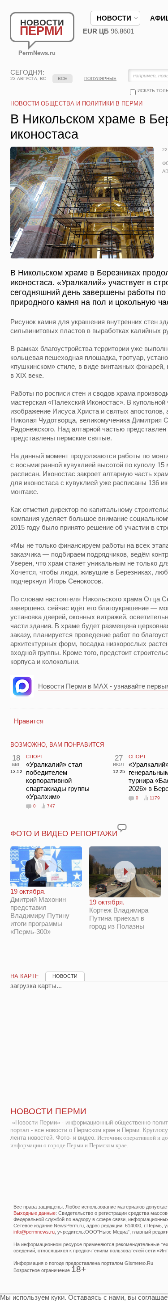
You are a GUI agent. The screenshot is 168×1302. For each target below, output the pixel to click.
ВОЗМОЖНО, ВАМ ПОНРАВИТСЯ (57, 744)
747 (51, 805)
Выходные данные (34, 1213)
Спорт (34, 756)
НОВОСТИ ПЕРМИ (48, 1111)
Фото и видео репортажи (63, 833)
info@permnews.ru (34, 1231)
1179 (155, 797)
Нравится (28, 721)
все (62, 78)
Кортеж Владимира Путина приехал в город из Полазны (118, 914)
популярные (100, 78)
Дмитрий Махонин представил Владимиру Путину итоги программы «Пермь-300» (39, 911)
